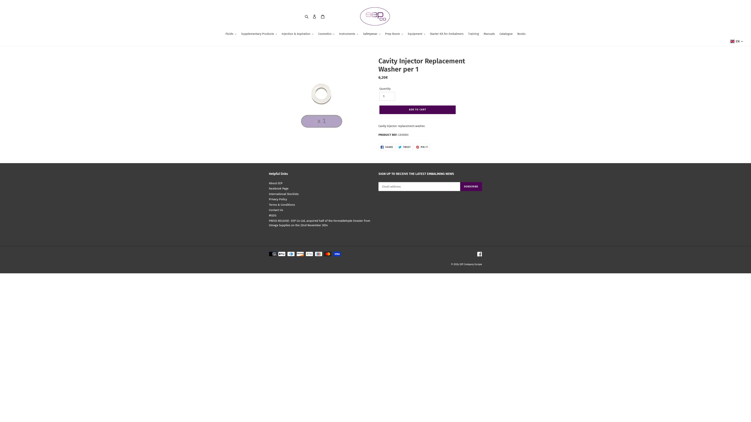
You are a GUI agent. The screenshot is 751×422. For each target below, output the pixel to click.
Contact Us (276, 210)
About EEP (276, 183)
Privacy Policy (278, 199)
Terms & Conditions (282, 205)
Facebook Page (278, 188)
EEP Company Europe (471, 264)
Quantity (385, 88)
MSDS (272, 215)
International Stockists (284, 194)
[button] (737, 41)
